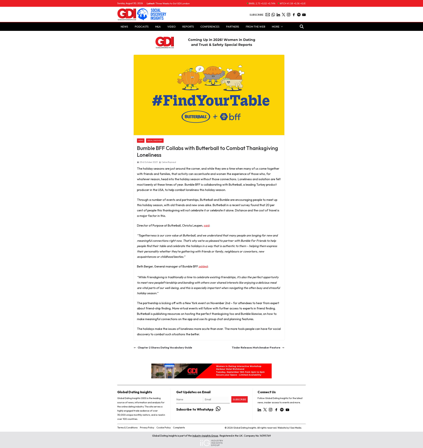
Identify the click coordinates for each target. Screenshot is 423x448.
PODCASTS (142, 26)
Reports (188, 26)
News (140, 140)
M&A (158, 26)
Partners (232, 26)
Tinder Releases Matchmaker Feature (256, 347)
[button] (281, 26)
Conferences (209, 26)
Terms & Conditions (127, 427)
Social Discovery (154, 140)
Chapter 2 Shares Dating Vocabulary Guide (165, 347)
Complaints (179, 427)
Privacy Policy (147, 427)
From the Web (255, 26)
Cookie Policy (163, 427)
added (203, 266)
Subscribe (256, 14)
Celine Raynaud (169, 162)
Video (171, 26)
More (275, 26)
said (206, 225)
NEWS (124, 26)
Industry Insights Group (205, 435)
